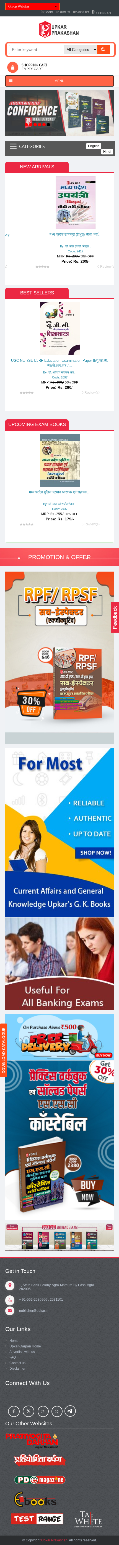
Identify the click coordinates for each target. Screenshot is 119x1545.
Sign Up (64, 12)
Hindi (107, 152)
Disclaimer (17, 1369)
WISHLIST (82, 12)
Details (61, 230)
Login (48, 12)
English (93, 146)
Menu (59, 81)
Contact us (17, 1363)
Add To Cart (45, 240)
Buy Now (69, 240)
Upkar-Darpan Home (25, 1346)
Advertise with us (22, 1352)
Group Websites (18, 6)
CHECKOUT (103, 12)
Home (14, 1341)
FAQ (12, 1357)
